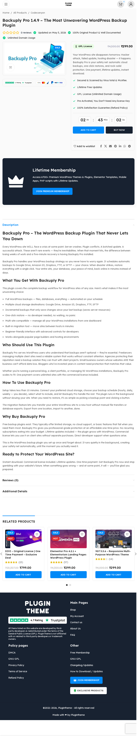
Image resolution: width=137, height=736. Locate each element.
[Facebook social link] (100, 146)
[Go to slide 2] (69, 585)
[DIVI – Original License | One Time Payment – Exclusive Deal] (22, 539)
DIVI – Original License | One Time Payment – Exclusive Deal (21, 554)
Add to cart (87, 130)
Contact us (75, 622)
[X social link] (104, 146)
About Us (74, 628)
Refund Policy (15, 677)
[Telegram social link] (128, 146)
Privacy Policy (15, 665)
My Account (76, 616)
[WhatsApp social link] (123, 146)
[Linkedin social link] (119, 146)
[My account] (128, 4)
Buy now (117, 130)
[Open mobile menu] (6, 4)
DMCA (10, 652)
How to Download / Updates (85, 671)
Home (4, 12)
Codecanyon (37, 12)
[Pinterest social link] (114, 146)
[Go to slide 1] (65, 585)
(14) (109, 559)
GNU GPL (12, 658)
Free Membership (79, 652)
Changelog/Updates (80, 665)
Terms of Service (16, 671)
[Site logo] (67, 4)
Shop (72, 609)
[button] (22, 574)
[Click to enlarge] (9, 67)
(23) (19, 562)
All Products (19, 12)
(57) (64, 562)
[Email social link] (109, 146)
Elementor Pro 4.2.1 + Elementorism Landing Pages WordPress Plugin (67, 554)
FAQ (71, 634)
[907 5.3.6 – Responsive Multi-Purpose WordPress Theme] (112, 539)
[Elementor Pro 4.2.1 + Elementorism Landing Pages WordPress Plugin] (67, 539)
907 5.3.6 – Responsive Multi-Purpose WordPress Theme (111, 553)
